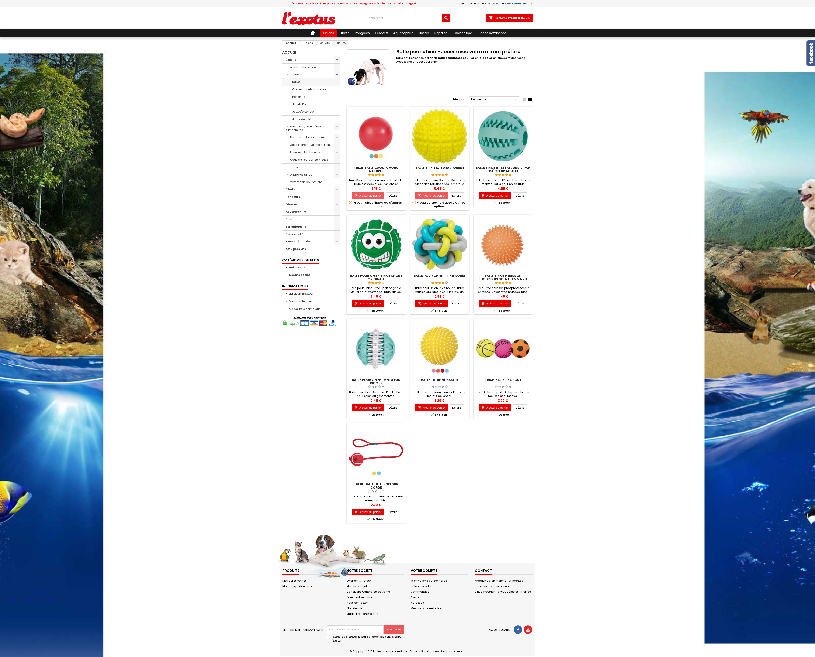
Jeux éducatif (301, 119)
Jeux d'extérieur (303, 112)
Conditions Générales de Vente (368, 592)
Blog (464, 3)
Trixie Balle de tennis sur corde (376, 486)
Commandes (420, 592)
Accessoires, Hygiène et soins (310, 145)
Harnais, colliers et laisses (308, 137)
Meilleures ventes (294, 581)
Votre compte (424, 570)
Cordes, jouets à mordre (309, 89)
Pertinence (494, 99)
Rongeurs (293, 197)
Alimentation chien (303, 67)
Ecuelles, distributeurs (305, 152)
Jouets (294, 74)
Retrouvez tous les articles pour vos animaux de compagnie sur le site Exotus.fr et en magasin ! (304, 3)
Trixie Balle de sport (503, 380)
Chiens (291, 60)
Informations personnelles (429, 581)
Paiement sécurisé (359, 597)
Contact (483, 570)
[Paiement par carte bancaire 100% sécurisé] (311, 322)
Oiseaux (292, 204)
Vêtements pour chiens (306, 182)
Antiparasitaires (301, 175)
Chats (290, 189)
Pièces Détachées (298, 241)
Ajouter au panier (368, 195)
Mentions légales (300, 301)
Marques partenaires (297, 586)
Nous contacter (357, 603)
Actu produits (296, 249)
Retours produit (421, 586)
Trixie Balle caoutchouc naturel (376, 169)
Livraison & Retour (300, 294)
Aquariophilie (296, 212)
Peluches (298, 97)
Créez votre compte (518, 3)
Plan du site (354, 608)
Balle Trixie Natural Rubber (439, 168)
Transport (297, 167)
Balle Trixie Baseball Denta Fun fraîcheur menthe (503, 169)
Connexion (492, 3)
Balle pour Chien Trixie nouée (439, 275)
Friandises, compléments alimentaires (305, 128)
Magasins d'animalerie (304, 309)
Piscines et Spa (297, 234)
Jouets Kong (300, 104)
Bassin (290, 219)
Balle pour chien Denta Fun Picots (376, 381)
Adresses (417, 603)
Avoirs (415, 597)
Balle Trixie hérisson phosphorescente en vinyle (503, 277)
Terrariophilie (296, 227)
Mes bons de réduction (427, 608)
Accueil (289, 52)
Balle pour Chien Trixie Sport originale (376, 277)
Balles (296, 82)
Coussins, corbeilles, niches (309, 160)
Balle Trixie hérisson (439, 380)
